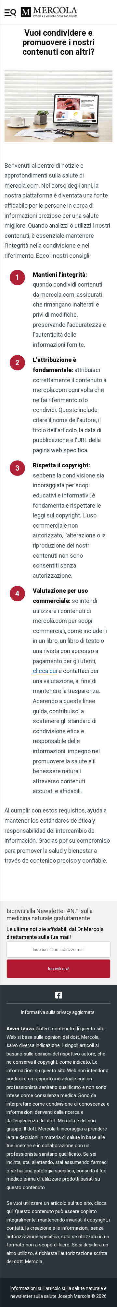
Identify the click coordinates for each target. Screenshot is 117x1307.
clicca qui (45, 670)
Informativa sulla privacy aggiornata (58, 1012)
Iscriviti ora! (58, 968)
